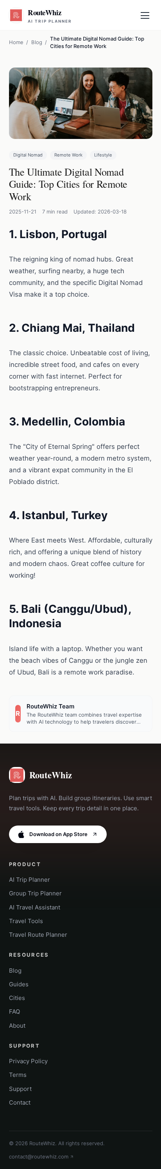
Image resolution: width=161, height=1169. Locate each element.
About (17, 1025)
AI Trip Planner (29, 879)
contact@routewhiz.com (38, 1156)
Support (20, 1088)
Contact (19, 1102)
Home (16, 42)
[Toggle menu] (145, 15)
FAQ (14, 1011)
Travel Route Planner (38, 934)
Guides (19, 984)
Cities (17, 998)
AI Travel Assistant (34, 907)
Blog (36, 42)
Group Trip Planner (35, 893)
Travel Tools (26, 921)
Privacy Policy (28, 1061)
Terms (18, 1074)
